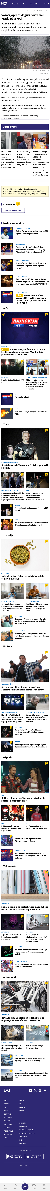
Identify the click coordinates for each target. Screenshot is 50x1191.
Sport (6, 1104)
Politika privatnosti (27, 1133)
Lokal (6, 1138)
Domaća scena (20, 851)
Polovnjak (19, 1055)
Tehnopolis (8, 1131)
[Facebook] (30, 1090)
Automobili (8, 1134)
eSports (7, 1128)
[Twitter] (35, 1090)
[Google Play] (15, 1157)
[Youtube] (45, 1090)
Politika (4, 377)
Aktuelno (18, 616)
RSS (20, 1140)
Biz (5, 1107)
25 (11, 293)
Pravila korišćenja (26, 1130)
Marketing (23, 1123)
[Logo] (4, 4)
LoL (2, 823)
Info (5, 1100)
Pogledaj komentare (13, 210)
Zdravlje (7, 1114)
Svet (16, 394)
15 (11, 1056)
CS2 (2, 795)
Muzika (17, 742)
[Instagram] (40, 1090)
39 (11, 260)
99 (11, 228)
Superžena (8, 1124)
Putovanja (8, 1117)
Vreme (21, 1111)
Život (6, 1111)
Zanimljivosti (7, 1043)
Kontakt (22, 1143)
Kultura (7, 1121)
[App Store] (35, 1157)
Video (21, 1100)
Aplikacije (23, 1137)
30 (46, 474)
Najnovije (15, 4)
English (22, 1107)
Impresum (23, 1126)
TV (20, 1104)
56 (11, 244)
